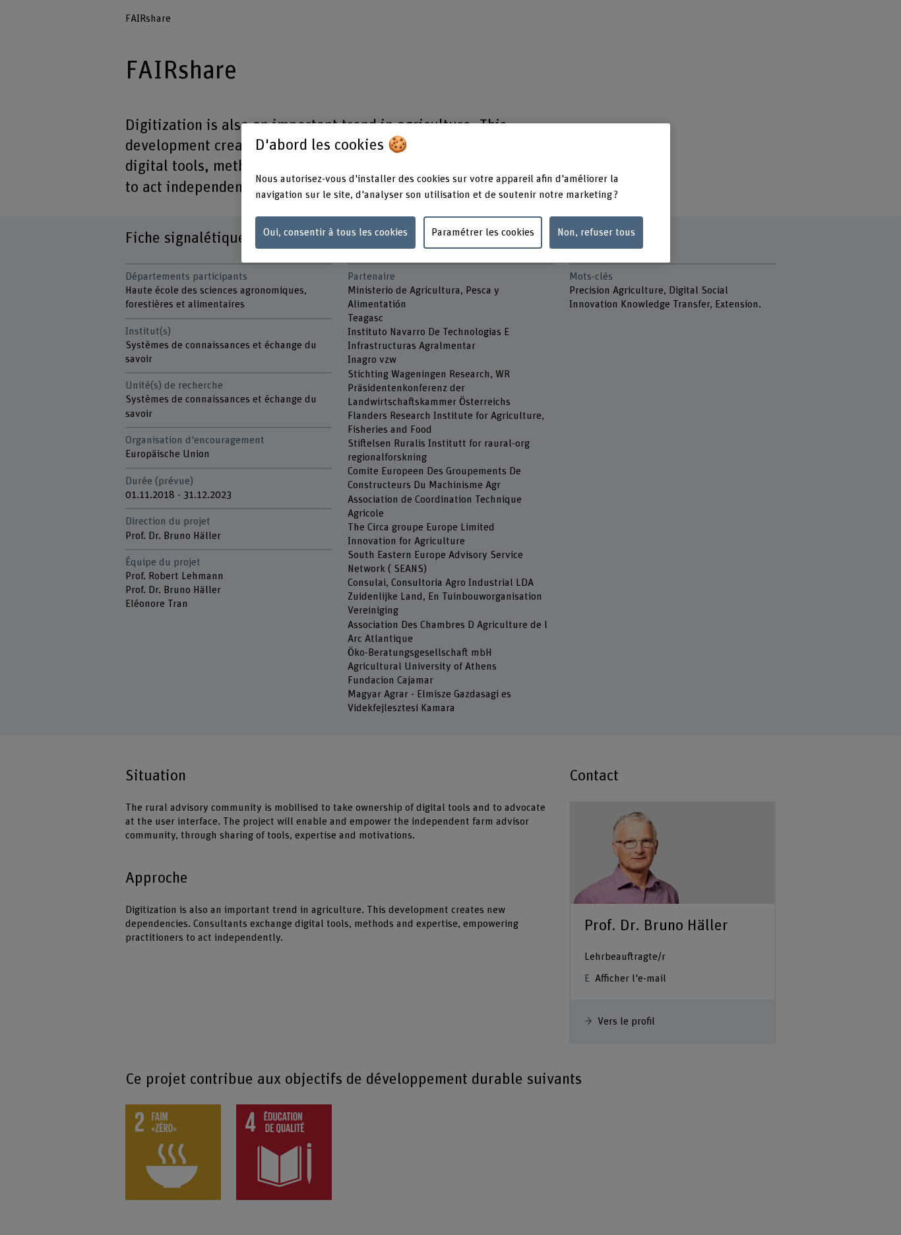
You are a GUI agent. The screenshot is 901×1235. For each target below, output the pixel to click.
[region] (455, 193)
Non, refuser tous (596, 232)
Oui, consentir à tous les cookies (335, 232)
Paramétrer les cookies (482, 232)
